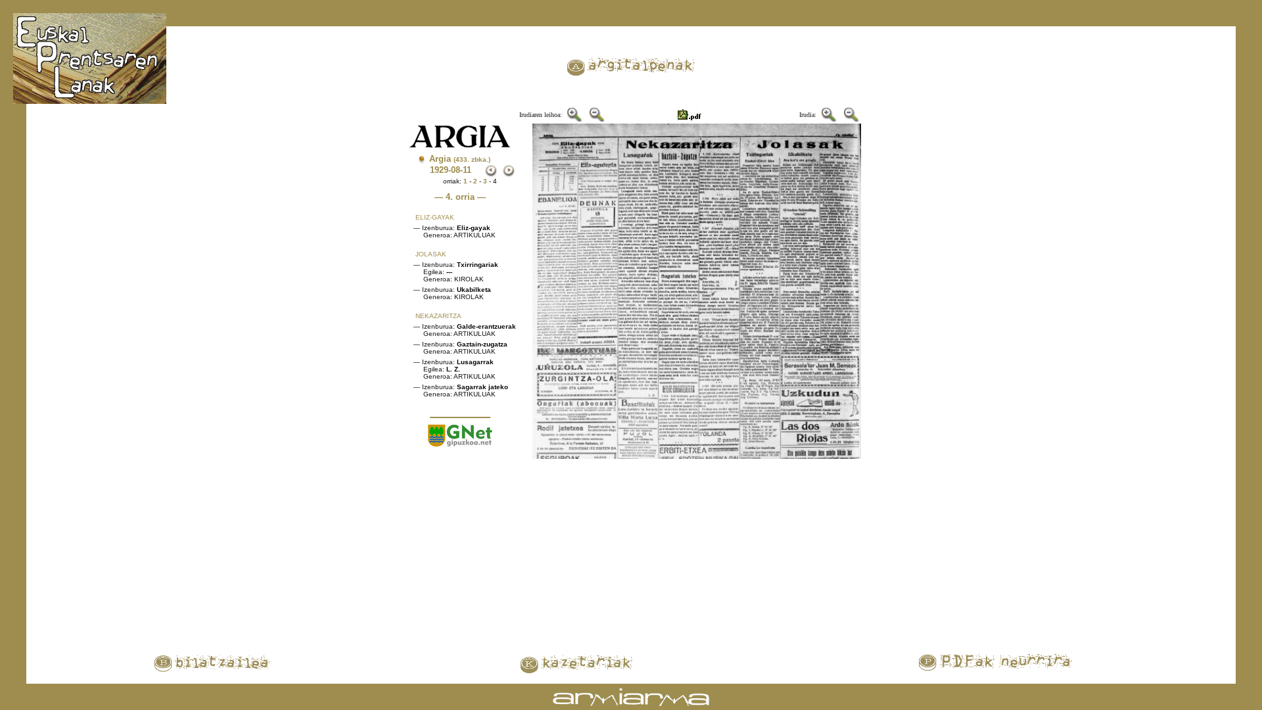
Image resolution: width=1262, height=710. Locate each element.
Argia (459, 159)
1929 (439, 170)
